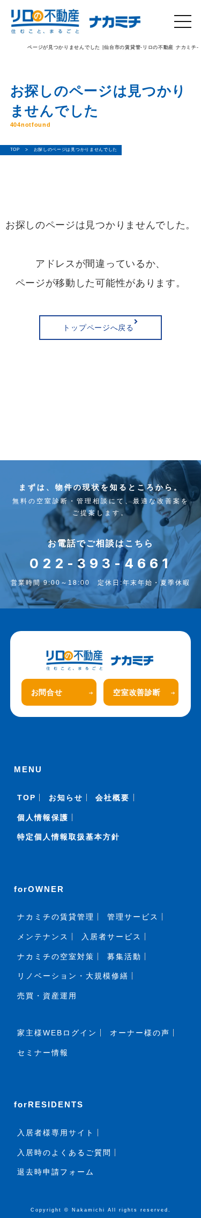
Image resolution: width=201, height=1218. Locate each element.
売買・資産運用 (47, 995)
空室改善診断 (136, 692)
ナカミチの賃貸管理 (55, 916)
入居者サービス (111, 936)
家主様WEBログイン (57, 1032)
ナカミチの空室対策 (55, 956)
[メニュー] (182, 21)
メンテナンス (43, 936)
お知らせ (66, 797)
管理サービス (133, 916)
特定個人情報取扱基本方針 (68, 836)
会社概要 (112, 797)
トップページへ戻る (98, 327)
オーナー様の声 (140, 1032)
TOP (26, 797)
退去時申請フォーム (55, 1172)
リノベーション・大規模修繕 (73, 976)
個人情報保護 (43, 817)
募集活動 (124, 956)
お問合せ (47, 692)
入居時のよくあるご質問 (64, 1152)
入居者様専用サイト (55, 1132)
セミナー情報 (43, 1052)
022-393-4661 (100, 563)
